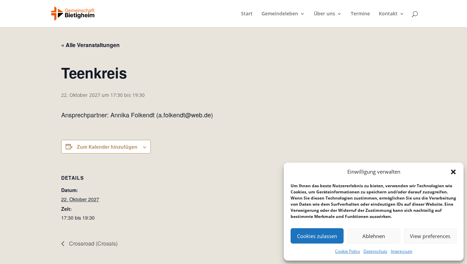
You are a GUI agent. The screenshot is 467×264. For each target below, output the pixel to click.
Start (247, 14)
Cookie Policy (347, 251)
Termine (360, 14)
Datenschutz (375, 251)
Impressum (401, 251)
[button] (453, 171)
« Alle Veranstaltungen (90, 45)
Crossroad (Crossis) (93, 243)
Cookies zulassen (317, 236)
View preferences (430, 236)
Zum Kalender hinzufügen (107, 146)
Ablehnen (373, 236)
